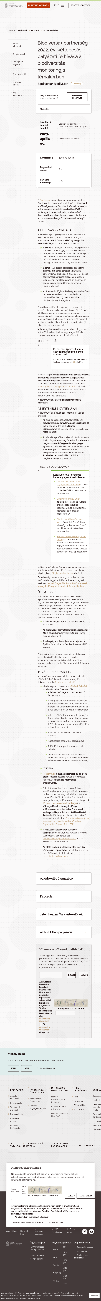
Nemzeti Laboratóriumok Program (58, 1099)
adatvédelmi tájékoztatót (28, 1217)
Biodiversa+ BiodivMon (52, 30)
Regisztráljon (49, 774)
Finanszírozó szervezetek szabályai (60, 803)
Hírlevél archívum (56, 1222)
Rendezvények (80, 1101)
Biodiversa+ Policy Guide (68, 499)
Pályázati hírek (80, 1105)
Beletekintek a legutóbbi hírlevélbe (28, 1222)
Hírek (76, 1097)
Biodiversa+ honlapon (62, 573)
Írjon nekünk (38, 1259)
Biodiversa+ (45, 200)
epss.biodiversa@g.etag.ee (55, 856)
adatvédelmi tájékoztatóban (43, 1296)
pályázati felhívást (78, 686)
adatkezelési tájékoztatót (22, 1214)
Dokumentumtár (20, 74)
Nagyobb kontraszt (39, 1232)
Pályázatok (35, 30)
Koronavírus (79, 1109)
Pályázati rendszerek (80, 5)
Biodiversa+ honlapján (65, 682)
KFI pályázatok (19, 54)
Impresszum (82, 1251)
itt (74, 362)
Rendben (94, 1296)
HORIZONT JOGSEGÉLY (38, 5)
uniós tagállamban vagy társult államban (57, 386)
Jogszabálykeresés (85, 1247)
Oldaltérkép (11, 1231)
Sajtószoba (86, 1145)
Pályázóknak (22, 30)
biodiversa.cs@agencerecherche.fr (59, 838)
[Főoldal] (14, 5)
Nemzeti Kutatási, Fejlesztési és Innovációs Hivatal (15, 1263)
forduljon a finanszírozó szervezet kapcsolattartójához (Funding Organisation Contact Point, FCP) (66, 821)
